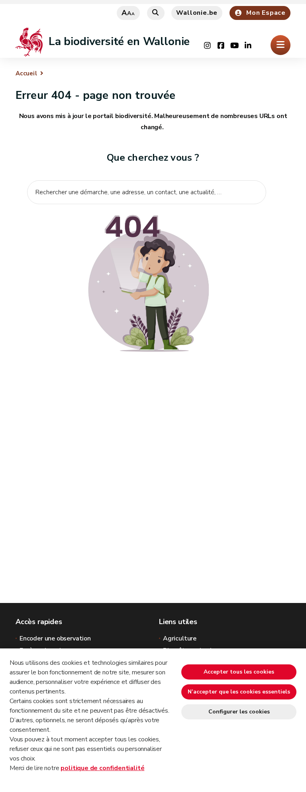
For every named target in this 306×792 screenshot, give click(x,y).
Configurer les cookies (239, 711)
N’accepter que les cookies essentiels (239, 691)
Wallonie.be (197, 12)
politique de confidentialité (102, 768)
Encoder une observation (55, 638)
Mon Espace (266, 12)
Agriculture (179, 638)
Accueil (26, 73)
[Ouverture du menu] (280, 45)
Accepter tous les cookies (239, 672)
